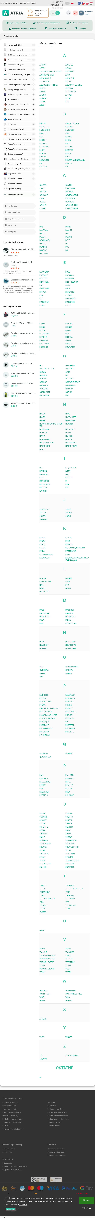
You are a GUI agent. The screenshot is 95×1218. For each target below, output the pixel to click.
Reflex (42, 785)
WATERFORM (70, 990)
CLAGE (42, 202)
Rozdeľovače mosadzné (58, 1116)
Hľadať (57, 13)
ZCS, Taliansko (72, 1055)
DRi (66, 250)
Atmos (42, 95)
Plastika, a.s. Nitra (48, 715)
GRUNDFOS (44, 395)
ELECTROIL (43, 282)
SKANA (42, 837)
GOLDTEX (69, 379)
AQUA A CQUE (45, 78)
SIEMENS (69, 827)
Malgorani (44, 613)
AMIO (67, 75)
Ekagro (42, 279)
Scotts (69, 817)
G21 (40, 365)
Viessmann (70, 962)
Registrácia (7, 1159)
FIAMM (68, 330)
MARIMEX (69, 613)
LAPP (67, 582)
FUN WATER (70, 347)
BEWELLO (43, 143)
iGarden (43, 471)
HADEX (42, 414)
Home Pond (44, 429)
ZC (40, 1055)
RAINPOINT (70, 778)
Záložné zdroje (54, 1126)
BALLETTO (43, 127)
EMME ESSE (44, 289)
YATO (41, 1037)
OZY (41, 677)
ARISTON (69, 88)
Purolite (69, 732)
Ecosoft (43, 275)
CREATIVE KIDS (71, 208)
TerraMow (44, 892)
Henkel (42, 420)
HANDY (42, 417)
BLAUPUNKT (44, 147)
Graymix (69, 389)
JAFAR (68, 509)
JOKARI (42, 516)
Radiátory (80, 28)
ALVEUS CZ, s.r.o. (46, 75)
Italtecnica (44, 484)
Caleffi (42, 185)
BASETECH (69, 130)
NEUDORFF (44, 645)
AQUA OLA (69, 78)
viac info (23, 1204)
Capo (41, 188)
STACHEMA (70, 854)
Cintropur (70, 198)
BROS (67, 157)
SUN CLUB (69, 864)
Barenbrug (44, 130)
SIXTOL (68, 834)
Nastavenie (11, 1209)
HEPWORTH (70, 420)
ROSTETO (43, 795)
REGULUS (69, 785)
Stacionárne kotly (9, 1109)
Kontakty (58, 2)
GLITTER (43, 379)
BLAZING (68, 147)
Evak (41, 305)
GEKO (67, 372)
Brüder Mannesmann (75, 160)
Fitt (67, 334)
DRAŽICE (43, 250)
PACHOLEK (43, 695)
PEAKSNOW (70, 698)
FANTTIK (69, 324)
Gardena (69, 369)
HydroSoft (44, 446)
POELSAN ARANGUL (47, 718)
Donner (43, 247)
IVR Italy (43, 491)
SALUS (42, 813)
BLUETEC (69, 150)
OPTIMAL (69, 670)
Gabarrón (70, 365)
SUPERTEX (69, 867)
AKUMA (68, 68)
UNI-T (41, 930)
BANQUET (69, 127)
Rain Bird (69, 775)
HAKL (67, 414)
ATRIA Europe (57, 5)
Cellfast (43, 195)
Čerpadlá (51, 1102)
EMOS (67, 289)
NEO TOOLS (70, 642)
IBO (40, 468)
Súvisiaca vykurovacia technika (46, 22)
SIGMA (42, 830)
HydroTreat (71, 446)
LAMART (68, 578)
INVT (67, 474)
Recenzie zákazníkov (56, 1152)
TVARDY (42, 912)
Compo (42, 205)
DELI (67, 233)
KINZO (42, 551)
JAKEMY (42, 513)
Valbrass (69, 952)
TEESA (42, 889)
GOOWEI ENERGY (72, 382)
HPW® (42, 436)
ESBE (41, 295)
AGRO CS (69, 65)
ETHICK (68, 295)
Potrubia (6, 1126)
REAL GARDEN (45, 782)
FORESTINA (44, 344)
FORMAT (69, 344)
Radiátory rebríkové (56, 1109)
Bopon (42, 153)
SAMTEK (68, 813)
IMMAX (68, 471)
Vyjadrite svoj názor (56, 1149)
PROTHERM (70, 728)
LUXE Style (44, 592)
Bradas (42, 157)
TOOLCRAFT (70, 905)
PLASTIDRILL (70, 712)
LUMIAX (42, 588)
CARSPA (42, 192)
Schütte (43, 827)
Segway (43, 820)
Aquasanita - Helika (48, 85)
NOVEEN (43, 648)
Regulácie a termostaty (55, 28)
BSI (40, 163)
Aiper (41, 68)
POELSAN (69, 715)
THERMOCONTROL (47, 899)
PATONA (42, 698)
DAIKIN (68, 227)
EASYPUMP (44, 272)
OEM (41, 667)
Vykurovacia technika (16, 22)
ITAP (67, 484)
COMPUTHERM (71, 205)
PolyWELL (69, 718)
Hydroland (70, 443)
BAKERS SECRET (72, 123)
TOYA (67, 909)
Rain (41, 775)
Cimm (41, 198)
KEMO (67, 541)
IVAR (67, 488)
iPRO (41, 478)
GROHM (68, 392)
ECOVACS (69, 275)
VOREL (68, 972)
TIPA (67, 902)
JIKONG (68, 513)
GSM (67, 395)
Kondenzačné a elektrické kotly (22, 28)
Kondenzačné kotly (10, 1102)
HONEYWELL (70, 429)
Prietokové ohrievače (11, 1112)
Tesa (67, 892)
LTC (67, 585)
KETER (42, 548)
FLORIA (68, 340)
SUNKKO (43, 867)
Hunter (68, 436)
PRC (67, 722)
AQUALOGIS (44, 81)
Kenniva (69, 544)
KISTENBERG (70, 551)
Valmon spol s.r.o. (48, 955)
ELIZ (41, 285)
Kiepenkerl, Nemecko (75, 548)
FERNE (42, 327)
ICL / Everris (70, 468)
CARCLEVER (70, 188)
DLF (67, 243)
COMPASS (69, 202)
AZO (67, 102)
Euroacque (70, 299)
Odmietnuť (86, 1208)
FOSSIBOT (43, 347)
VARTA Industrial (47, 959)
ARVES (42, 92)
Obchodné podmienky (12, 1145)
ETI (40, 299)
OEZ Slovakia (71, 667)
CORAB (42, 208)
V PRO (42, 949)
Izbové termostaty (10, 1116)
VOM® (42, 972)
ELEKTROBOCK (71, 282)
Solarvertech (72, 847)
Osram (68, 673)
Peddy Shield (45, 702)
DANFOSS (43, 230)
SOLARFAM (69, 844)
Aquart (69, 81)
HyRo (41, 449)
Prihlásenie (7, 1163)
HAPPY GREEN (71, 417)
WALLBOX (43, 990)
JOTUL (68, 516)
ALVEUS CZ (70, 71)
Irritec (68, 478)
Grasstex (44, 389)
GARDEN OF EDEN (46, 369)
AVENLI (68, 98)
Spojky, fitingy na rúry (11, 1122)
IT (66, 481)
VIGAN (42, 965)
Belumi (68, 137)
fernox (68, 327)
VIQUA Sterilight (47, 969)
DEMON (68, 237)
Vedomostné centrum (57, 1155)
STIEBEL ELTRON (72, 860)
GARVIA (42, 372)
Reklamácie (7, 1152)
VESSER (68, 959)
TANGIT (42, 885)
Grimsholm (44, 392)
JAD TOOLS (44, 509)
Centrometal (71, 195)
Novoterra (70, 648)
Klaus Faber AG (46, 554)
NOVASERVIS (70, 645)
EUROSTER (70, 302)
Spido (68, 850)
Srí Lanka (43, 854)
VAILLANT (43, 952)
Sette (42, 823)
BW (66, 167)
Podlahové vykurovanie (77, 22)
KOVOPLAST (44, 558)
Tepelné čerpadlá (55, 1122)
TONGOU (43, 905)
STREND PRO (44, 864)
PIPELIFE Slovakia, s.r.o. (49, 708)
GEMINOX (43, 375)
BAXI (67, 133)
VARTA (68, 955)
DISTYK (42, 243)
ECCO (67, 272)
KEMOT (42, 544)
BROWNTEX (44, 160)
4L (40, 1077)
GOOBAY (43, 382)
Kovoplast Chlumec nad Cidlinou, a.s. (77, 559)
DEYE (67, 240)
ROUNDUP (69, 795)
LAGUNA (42, 578)
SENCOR (68, 820)
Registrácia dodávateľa (12, 1170)
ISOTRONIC (44, 481)
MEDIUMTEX (70, 617)
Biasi (67, 143)
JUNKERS (43, 519)
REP (41, 788)
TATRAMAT (70, 885)
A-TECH (42, 65)
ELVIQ (67, 285)
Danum (68, 230)
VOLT (67, 969)
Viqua (68, 965)
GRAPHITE (43, 385)
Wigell (42, 997)
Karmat (68, 538)
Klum (67, 554)
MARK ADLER (44, 617)
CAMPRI (68, 185)
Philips (68, 705)
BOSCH (68, 153)
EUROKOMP (44, 302)
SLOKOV (68, 837)
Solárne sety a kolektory (12, 1129)
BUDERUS (43, 167)
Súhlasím (86, 1200)
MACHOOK (69, 610)
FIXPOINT (43, 337)
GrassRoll (70, 385)
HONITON (43, 433)
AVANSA (42, 98)
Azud (41, 105)
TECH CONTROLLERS (74, 889)
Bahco (42, 123)
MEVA (41, 620)
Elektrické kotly (9, 1106)
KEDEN (42, 541)
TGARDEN (69, 895)
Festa (42, 330)
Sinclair (43, 834)
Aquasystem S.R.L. (73, 85)
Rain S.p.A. (43, 778)
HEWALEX (69, 424)
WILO (67, 997)
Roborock (44, 792)
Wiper (42, 1000)
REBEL (68, 782)
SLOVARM (43, 840)
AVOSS (42, 102)
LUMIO (68, 588)
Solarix (43, 847)
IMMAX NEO (44, 474)
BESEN (68, 140)
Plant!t (69, 708)
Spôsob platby (8, 1149)
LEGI (41, 585)
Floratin (43, 340)
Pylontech (44, 735)
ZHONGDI (43, 1059)
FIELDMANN (44, 334)
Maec (41, 610)
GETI (67, 375)
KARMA (42, 538)
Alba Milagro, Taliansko (50, 71)
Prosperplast (46, 728)
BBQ (41, 137)
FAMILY (42, 324)
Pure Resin (44, 732)
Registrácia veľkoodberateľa (14, 1166)
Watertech (44, 994)
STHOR (42, 860)
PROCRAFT (44, 725)
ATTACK (68, 95)
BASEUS (42, 133)
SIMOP (68, 830)
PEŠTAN (42, 705)
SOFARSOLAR (45, 844)
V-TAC (68, 949)
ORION (42, 673)
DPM (67, 247)
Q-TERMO (43, 753)
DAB (41, 227)
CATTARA (69, 192)
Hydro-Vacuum (46, 443)
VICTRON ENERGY (46, 962)
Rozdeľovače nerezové (58, 1112)
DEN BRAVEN (44, 240)
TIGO (41, 902)
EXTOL (68, 305)
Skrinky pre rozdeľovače (58, 1119)
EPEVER (42, 292)
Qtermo (69, 753)
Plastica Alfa (45, 712)
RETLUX (68, 788)
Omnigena (43, 670)
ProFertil (70, 725)
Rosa (67, 792)
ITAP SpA (43, 488)
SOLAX (42, 850)
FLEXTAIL (69, 337)
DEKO (41, 233)
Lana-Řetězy (45, 582)
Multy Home (71, 623)
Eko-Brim (69, 279)
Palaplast (70, 695)
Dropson (43, 253)
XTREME (42, 1019)
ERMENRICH (70, 292)
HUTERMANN (44, 439)
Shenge (68, 823)
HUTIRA (68, 439)
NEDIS (41, 642)
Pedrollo (69, 702)
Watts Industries (73, 994)
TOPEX (42, 909)
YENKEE (68, 1037)
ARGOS (42, 88)
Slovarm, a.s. (71, 840)
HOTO (68, 433)
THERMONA (70, 899)
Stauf (42, 857)
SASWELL (43, 817)
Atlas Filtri (70, 92)
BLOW (42, 150)
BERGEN (42, 140)
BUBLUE (68, 163)
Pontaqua (44, 722)
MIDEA (68, 620)
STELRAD (69, 857)
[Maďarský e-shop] (91, 3)
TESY (41, 895)
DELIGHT (43, 237)
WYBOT (68, 1000)
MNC (41, 623)
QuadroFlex (45, 757)
